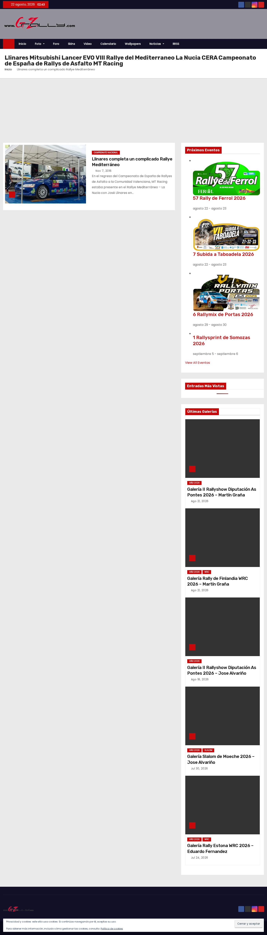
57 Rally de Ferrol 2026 (219, 198)
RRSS (176, 44)
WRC (206, 571)
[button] (263, 44)
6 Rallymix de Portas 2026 (223, 314)
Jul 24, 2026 (199, 858)
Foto (38, 44)
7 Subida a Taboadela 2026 (223, 254)
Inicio (22, 44)
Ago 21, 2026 (200, 501)
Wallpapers (133, 44)
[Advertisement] (133, 107)
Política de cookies (112, 928)
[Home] (8, 44)
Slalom (208, 750)
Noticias (156, 44)
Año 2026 (194, 482)
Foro (56, 44)
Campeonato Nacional (106, 152)
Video (88, 44)
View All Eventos (197, 362)
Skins (71, 44)
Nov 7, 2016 (104, 171)
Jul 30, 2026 (199, 768)
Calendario (108, 44)
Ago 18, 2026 (200, 679)
